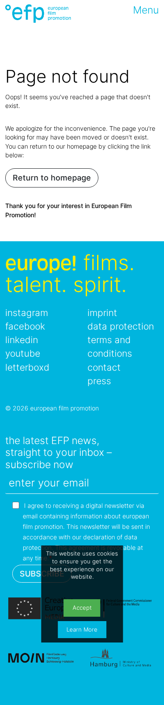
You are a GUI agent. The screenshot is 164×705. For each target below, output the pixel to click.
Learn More (82, 629)
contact (104, 367)
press (99, 380)
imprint (102, 312)
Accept (82, 607)
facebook (25, 326)
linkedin (21, 339)
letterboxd (27, 367)
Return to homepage (52, 177)
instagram (26, 312)
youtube (22, 353)
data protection (120, 326)
